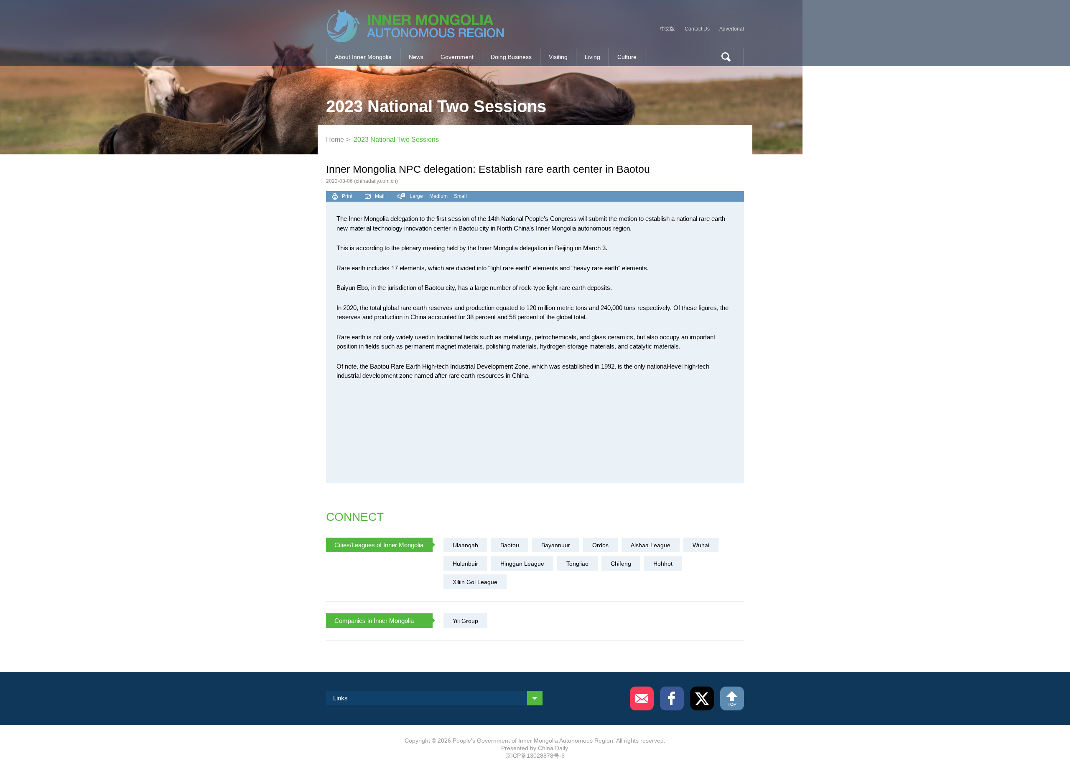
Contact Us (697, 29)
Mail (380, 196)
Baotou (509, 545)
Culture (627, 57)
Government (457, 57)
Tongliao (577, 563)
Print (347, 196)
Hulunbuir (465, 563)
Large (416, 196)
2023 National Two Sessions (396, 139)
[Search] (722, 57)
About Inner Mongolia (363, 57)
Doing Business (511, 57)
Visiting (558, 57)
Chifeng (621, 563)
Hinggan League (522, 563)
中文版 (667, 29)
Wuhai (701, 545)
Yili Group (465, 621)
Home (335, 139)
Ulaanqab (465, 545)
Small (460, 196)
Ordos (600, 545)
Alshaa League (650, 545)
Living (592, 57)
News (416, 57)
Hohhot (663, 563)
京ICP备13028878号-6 (535, 755)
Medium (438, 196)
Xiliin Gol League (475, 582)
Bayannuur (555, 545)
